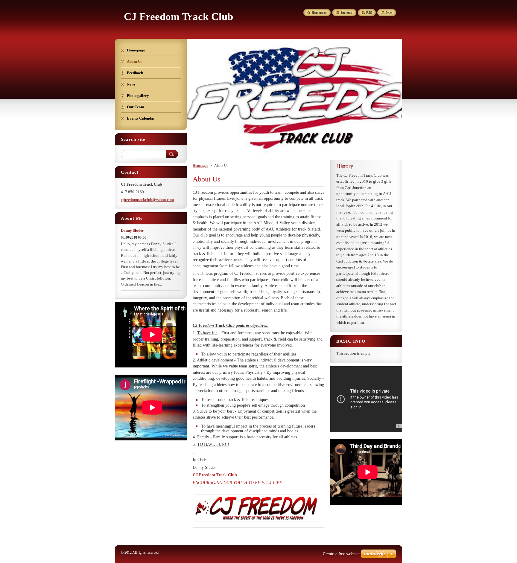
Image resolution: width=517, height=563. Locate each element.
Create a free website (341, 554)
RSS (369, 12)
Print (389, 12)
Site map (346, 12)
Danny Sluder (132, 230)
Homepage (200, 165)
